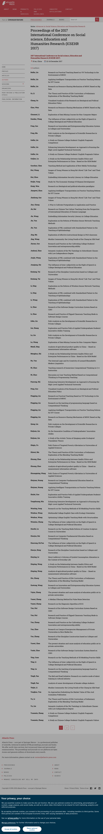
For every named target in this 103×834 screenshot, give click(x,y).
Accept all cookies (11, 829)
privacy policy (13, 818)
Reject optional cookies (32, 829)
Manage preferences (9, 822)
